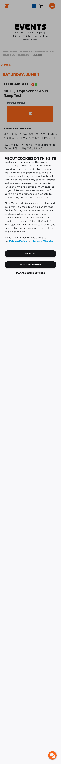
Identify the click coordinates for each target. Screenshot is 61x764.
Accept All (30, 254)
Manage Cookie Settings (30, 273)
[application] (52, 755)
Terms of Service (43, 241)
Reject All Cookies (30, 265)
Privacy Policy (18, 241)
